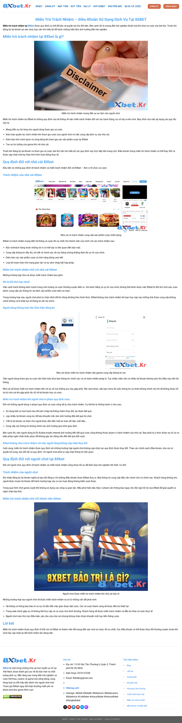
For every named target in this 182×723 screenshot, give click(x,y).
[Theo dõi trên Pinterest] (69, 707)
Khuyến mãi (115, 6)
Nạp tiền (63, 6)
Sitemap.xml (72, 688)
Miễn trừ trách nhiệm (136, 700)
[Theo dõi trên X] (65, 707)
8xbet (39, 6)
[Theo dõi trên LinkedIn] (74, 707)
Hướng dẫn (132, 677)
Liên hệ (130, 671)
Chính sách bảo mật (135, 694)
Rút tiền (76, 6)
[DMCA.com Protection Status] (12, 696)
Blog (129, 665)
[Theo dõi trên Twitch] (86, 707)
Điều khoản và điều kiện (137, 706)
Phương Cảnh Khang (136, 688)
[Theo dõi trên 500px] (82, 707)
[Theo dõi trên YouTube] (78, 707)
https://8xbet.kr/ (82, 683)
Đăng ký (50, 6)
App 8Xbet (99, 6)
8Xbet (31, 25)
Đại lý (87, 6)
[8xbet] (17, 6)
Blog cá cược (133, 6)
